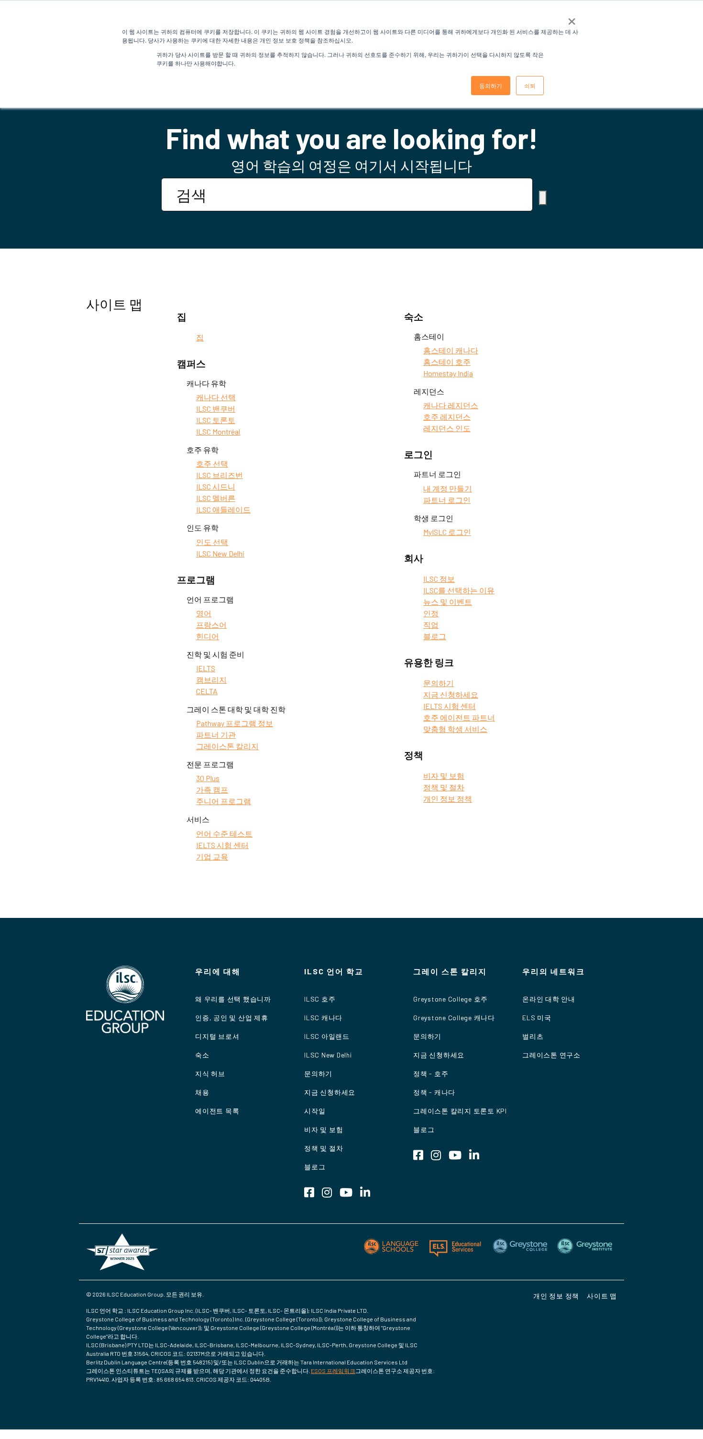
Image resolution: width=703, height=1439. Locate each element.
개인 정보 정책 (447, 798)
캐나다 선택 (216, 397)
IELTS (205, 668)
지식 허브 (210, 1073)
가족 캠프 (212, 789)
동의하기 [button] (490, 85)
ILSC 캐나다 (323, 1018)
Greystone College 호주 (450, 999)
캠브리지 (211, 679)
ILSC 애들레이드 (223, 509)
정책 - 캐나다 (434, 1092)
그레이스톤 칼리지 (227, 746)
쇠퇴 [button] (530, 85)
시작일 (314, 1111)
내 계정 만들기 (447, 488)
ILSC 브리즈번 (219, 475)
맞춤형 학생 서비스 (455, 728)
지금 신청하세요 (450, 694)
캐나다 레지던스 (450, 405)
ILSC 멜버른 (215, 497)
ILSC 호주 (319, 999)
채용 (202, 1092)
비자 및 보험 (443, 775)
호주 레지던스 (447, 416)
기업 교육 (212, 856)
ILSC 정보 (439, 578)
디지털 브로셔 (217, 1036)
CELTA (207, 691)
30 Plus (208, 778)
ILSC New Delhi (220, 553)
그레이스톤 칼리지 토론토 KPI (460, 1111)
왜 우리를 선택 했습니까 (233, 999)
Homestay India (448, 373)
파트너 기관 (216, 734)
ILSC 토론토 (215, 420)
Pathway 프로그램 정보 (234, 723)
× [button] (571, 18)
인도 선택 (212, 541)
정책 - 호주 (430, 1073)
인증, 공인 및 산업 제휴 (231, 1018)
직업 (431, 624)
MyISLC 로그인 (447, 531)
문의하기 (438, 682)
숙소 (202, 1055)
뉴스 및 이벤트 (447, 601)
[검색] (543, 198)
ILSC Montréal (218, 431)
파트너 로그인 (447, 499)
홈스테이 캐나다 (450, 350)
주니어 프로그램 (223, 801)
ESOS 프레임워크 (333, 1370)
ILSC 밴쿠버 (215, 408)
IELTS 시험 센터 (222, 845)
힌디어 (207, 636)
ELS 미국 (536, 1018)
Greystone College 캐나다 (454, 1018)
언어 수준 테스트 (224, 833)
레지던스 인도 (447, 428)
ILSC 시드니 (215, 486)
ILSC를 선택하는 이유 (458, 590)
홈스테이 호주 (447, 361)
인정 (431, 613)
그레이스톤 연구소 (551, 1055)
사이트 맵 (602, 1296)
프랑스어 (211, 624)
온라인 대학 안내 (548, 999)
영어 (203, 613)
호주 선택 (212, 463)
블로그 (434, 636)
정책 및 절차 (443, 787)
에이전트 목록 (217, 1111)
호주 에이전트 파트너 (459, 717)
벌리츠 (532, 1036)
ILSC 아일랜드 (327, 1036)
